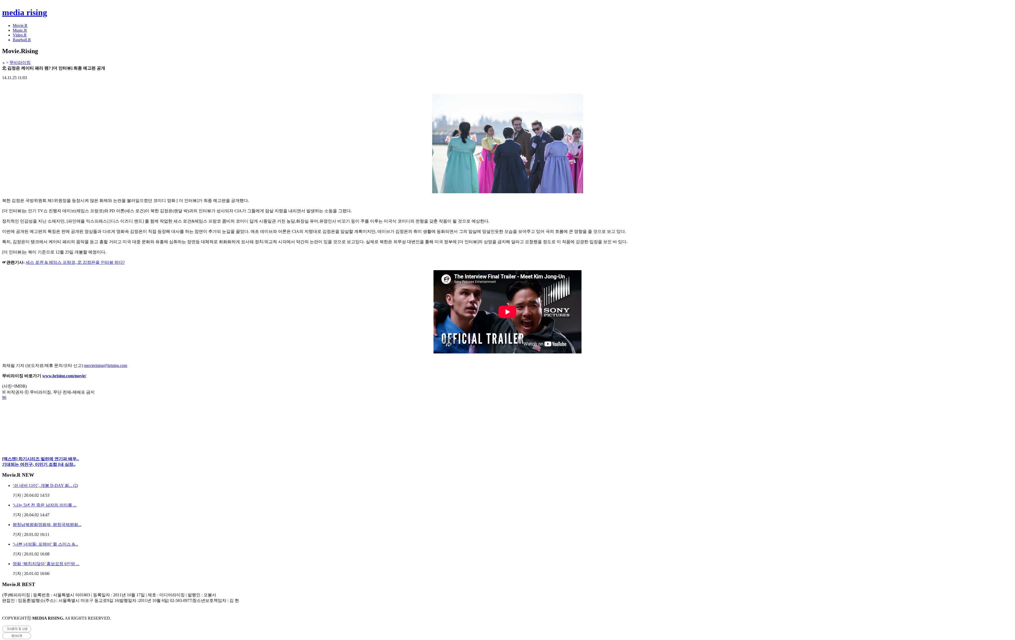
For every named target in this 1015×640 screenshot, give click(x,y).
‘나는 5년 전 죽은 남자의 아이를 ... (44, 505)
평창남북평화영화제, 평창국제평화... (47, 524)
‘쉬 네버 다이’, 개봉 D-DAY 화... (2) (45, 485)
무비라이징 (20, 62)
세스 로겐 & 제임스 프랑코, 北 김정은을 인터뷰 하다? (75, 262)
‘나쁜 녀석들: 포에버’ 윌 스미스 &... (45, 544)
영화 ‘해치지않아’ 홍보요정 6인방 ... (46, 563)
